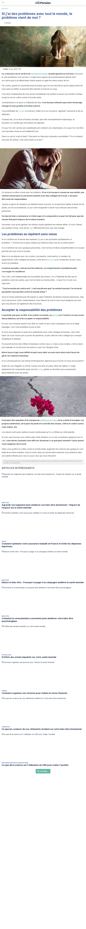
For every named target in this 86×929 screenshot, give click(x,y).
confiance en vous (48, 420)
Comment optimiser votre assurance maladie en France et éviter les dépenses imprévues (41, 545)
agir (31, 228)
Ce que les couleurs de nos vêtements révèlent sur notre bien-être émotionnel (42, 729)
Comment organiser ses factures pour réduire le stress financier (34, 693)
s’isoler (21, 111)
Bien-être (5, 8)
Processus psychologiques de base (15, 763)
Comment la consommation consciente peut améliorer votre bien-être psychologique (37, 619)
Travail (4, 691)
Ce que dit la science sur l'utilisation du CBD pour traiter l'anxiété (35, 765)
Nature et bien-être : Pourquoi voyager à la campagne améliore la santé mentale (43, 582)
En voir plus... (43, 771)
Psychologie (6, 655)
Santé (4, 541)
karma (55, 315)
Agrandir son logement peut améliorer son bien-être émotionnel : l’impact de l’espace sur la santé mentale (41, 506)
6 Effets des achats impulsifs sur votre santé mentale (29, 657)
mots (40, 369)
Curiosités (6, 727)
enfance (50, 260)
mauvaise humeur (39, 74)
